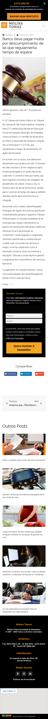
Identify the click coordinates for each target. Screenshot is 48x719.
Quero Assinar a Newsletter (24, 347)
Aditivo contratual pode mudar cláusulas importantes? (23, 460)
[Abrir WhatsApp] (42, 713)
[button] (10, 374)
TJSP (11, 284)
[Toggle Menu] (44, 26)
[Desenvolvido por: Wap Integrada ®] (24, 716)
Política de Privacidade (24, 679)
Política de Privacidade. (15, 338)
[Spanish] (9, 715)
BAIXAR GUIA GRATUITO (24, 16)
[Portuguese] (3, 715)
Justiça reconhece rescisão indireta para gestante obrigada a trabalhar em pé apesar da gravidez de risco (22, 534)
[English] (6, 715)
